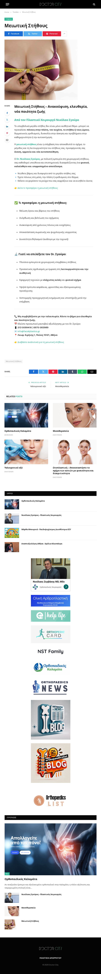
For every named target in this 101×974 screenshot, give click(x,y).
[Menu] (7, 4)
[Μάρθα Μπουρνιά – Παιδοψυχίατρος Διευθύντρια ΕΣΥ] (12, 533)
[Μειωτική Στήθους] (50, 70)
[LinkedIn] (7, 126)
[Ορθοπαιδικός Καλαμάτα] (26, 415)
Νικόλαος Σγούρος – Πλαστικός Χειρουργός (41, 515)
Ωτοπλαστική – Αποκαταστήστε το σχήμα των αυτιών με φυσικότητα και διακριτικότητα (73, 470)
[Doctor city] (50, 4)
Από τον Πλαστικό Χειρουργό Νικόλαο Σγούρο (46, 120)
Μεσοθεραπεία (62, 386)
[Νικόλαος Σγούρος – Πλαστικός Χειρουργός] (12, 519)
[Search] (93, 4)
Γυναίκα (9, 19)
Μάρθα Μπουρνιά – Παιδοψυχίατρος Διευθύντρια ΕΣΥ (46, 529)
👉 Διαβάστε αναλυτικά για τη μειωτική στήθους (39, 342)
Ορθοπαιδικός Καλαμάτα (17, 431)
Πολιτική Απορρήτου (50, 958)
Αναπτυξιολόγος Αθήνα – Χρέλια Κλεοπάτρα (41, 544)
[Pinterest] (7, 133)
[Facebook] (7, 113)
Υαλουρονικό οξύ (38, 386)
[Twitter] (7, 119)
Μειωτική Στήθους (13, 361)
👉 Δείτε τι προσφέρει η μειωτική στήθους (36, 188)
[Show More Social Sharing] (64, 33)
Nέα (7, 874)
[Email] (7, 140)
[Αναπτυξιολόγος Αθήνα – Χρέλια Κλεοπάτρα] (12, 547)
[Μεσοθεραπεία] (75, 415)
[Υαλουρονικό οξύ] (26, 452)
